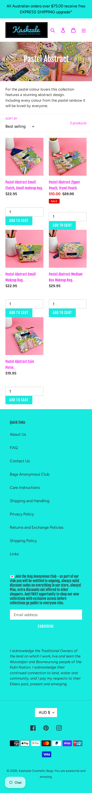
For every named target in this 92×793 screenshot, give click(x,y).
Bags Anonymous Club (29, 474)
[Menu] (84, 30)
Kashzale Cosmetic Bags (36, 771)
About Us (18, 434)
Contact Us (20, 461)
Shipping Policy (23, 540)
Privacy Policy (22, 514)
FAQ (14, 447)
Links (14, 554)
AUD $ (44, 712)
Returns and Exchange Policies (36, 527)
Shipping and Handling (29, 500)
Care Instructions (25, 487)
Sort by (11, 118)
